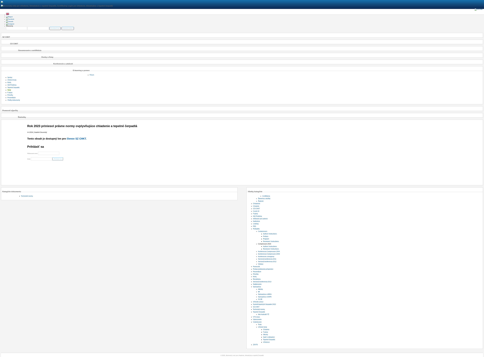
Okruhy (265, 334)
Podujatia (256, 229)
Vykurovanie (257, 319)
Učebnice (266, 342)
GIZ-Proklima (11, 85)
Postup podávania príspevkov (263, 269)
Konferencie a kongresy (266, 256)
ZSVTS (255, 345)
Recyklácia (257, 279)
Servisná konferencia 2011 (267, 259)
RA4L (9, 82)
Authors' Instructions (270, 234)
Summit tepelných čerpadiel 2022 (264, 304)
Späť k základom (269, 337)
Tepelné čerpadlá (13, 87)
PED (254, 226)
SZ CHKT (256, 307)
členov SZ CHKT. (77, 138)
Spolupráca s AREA (264, 294)
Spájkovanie (257, 284)
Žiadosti (260, 201)
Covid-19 (256, 211)
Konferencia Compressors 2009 (269, 254)
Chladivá (256, 206)
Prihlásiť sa (55, 28)
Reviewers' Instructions (271, 241)
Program (266, 239)
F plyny (9, 92)
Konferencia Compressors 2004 (269, 251)
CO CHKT (256, 209)
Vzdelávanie (257, 322)
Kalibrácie (256, 221)
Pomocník (256, 266)
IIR (259, 292)
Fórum (92, 75)
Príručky (10, 95)
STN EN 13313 (258, 302)
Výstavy (260, 264)
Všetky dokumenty (13, 100)
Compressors (262, 231)
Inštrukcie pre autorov (260, 219)
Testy (9, 90)
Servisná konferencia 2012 (267, 261)
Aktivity (260, 289)
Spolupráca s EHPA (264, 297)
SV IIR (260, 299)
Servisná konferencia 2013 (262, 282)
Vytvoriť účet (67, 28)
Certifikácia (266, 196)
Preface (265, 236)
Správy (9, 77)
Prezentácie (11, 97)
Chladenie (256, 204)
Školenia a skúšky (264, 198)
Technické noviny (27, 196)
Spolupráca (257, 287)
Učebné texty (11, 80)
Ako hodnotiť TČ (263, 314)
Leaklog (256, 224)
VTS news (256, 317)
